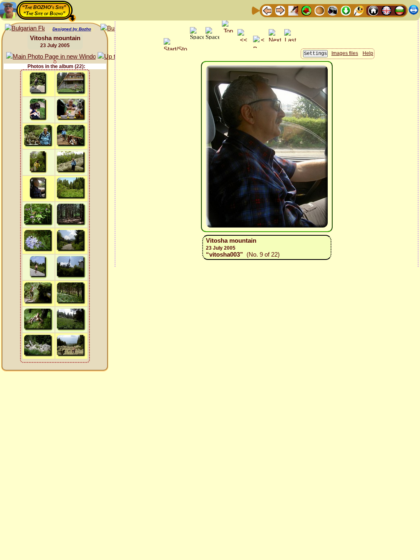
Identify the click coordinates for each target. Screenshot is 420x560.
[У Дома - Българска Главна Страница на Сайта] (399, 10)
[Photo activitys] (333, 10)
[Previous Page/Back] (267, 10)
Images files (344, 53)
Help (368, 53)
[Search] (359, 10)
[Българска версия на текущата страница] (25, 28)
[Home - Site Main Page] (373, 10)
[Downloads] (346, 10)
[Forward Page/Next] (280, 10)
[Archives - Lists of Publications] (293, 10)
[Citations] (306, 10)
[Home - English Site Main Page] (386, 10)
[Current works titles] (319, 10)
